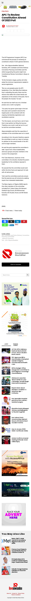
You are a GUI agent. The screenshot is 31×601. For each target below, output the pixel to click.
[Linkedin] (18, 221)
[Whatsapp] (5, 224)
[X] (11, 221)
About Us (9, 593)
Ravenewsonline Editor (13, 25)
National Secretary (8, 238)
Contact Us (14, 593)
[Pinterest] (24, 221)
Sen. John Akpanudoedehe (10, 240)
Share (12, 225)
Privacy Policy (21, 593)
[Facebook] (5, 221)
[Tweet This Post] (12, 30)
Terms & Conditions (15, 594)
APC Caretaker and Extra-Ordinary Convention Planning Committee (15, 236)
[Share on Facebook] (8, 30)
